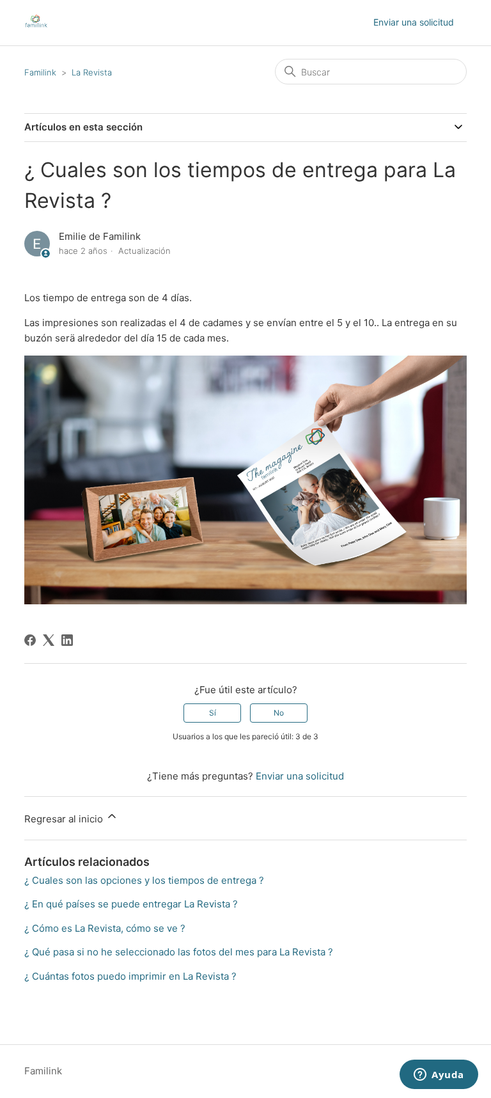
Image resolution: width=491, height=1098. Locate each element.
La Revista (92, 72)
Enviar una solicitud (413, 22)
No (279, 713)
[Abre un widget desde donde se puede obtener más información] (439, 1076)
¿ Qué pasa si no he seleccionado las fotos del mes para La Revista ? (178, 952)
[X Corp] (48, 640)
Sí (212, 713)
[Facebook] (30, 640)
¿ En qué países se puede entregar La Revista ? (131, 904)
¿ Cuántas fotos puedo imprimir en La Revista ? (130, 976)
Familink (40, 72)
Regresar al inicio (64, 819)
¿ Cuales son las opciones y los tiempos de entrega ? (144, 880)
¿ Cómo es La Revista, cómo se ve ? (104, 928)
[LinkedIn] (67, 640)
